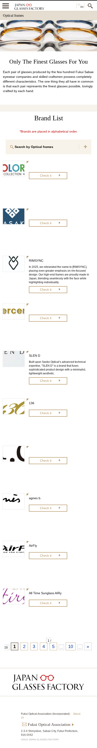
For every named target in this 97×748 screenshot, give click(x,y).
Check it (45, 175)
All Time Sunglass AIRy (45, 593)
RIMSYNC (36, 260)
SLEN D (34, 355)
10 (70, 646)
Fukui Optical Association (49, 724)
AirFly (33, 545)
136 (31, 403)
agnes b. (35, 498)
